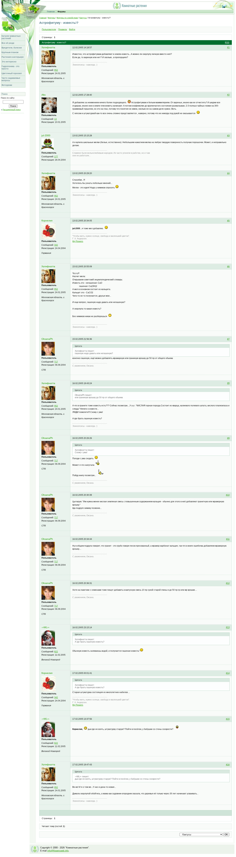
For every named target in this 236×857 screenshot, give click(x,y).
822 (56, 651)
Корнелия (47, 220)
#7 (228, 339)
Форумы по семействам (67, 18)
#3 (228, 135)
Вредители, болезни (12, 48)
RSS (227, 42)
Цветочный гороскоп (12, 73)
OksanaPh (47, 339)
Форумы (61, 12)
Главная (51, 12)
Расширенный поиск (12, 110)
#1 (228, 47)
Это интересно (9, 61)
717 (56, 362)
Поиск (4, 94)
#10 (228, 495)
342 (56, 245)
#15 (228, 719)
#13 (228, 627)
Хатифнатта (48, 47)
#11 (228, 539)
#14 (228, 673)
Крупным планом (10, 52)
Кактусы (83, 18)
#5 (228, 221)
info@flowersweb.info (58, 850)
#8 (228, 383)
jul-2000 (45, 135)
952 (56, 70)
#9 (228, 438)
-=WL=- (45, 627)
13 (55, 119)
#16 (228, 764)
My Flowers (77, 241)
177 (56, 156)
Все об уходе (8, 43)
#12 (228, 583)
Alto (43, 95)
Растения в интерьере (13, 57)
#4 (228, 173)
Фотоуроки (7, 85)
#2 (228, 95)
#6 (228, 266)
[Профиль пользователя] (48, 63)
